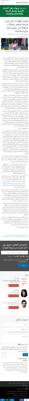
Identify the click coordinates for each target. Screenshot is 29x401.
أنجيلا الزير (21, 34)
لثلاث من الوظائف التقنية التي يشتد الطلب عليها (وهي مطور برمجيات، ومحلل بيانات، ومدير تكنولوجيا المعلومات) (13, 182)
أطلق (8, 190)
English (21, 256)
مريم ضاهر (26, 34)
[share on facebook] (21, 400)
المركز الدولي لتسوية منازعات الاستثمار (20, 395)
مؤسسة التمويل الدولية (23, 393)
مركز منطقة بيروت (22, 148)
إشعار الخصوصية (18, 347)
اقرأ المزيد (21, 372)
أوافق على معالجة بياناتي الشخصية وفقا (15, 261)
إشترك (23, 265)
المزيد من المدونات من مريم (13, 285)
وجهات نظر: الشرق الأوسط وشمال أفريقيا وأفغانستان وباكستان (13, 11)
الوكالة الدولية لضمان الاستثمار (11, 393)
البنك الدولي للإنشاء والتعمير (22, 391)
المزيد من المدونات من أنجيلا (13, 296)
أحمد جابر (16, 34)
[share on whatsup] (7, 400)
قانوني (27, 383)
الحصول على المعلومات (20, 383)
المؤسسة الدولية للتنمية (11, 391)
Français (15, 256)
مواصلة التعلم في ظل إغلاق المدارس (17, 164)
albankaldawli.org (5, 0)
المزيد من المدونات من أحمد (13, 307)
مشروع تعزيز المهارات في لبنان (18, 135)
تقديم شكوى (25, 385)
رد (2, 374)
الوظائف (13, 383)
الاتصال (9, 383)
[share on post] (16, 400)
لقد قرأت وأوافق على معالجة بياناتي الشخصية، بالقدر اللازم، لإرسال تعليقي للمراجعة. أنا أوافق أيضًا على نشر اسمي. (14, 349)
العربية (19, 36)
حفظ (25, 354)
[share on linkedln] (12, 400)
